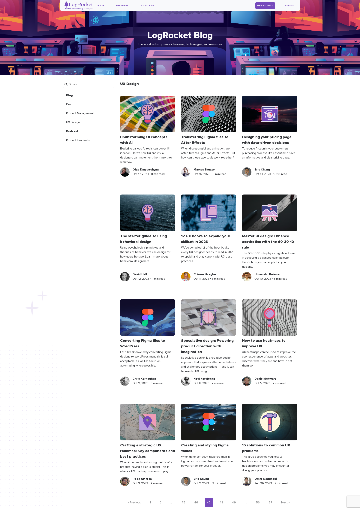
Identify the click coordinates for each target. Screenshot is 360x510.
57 (270, 502)
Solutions (147, 5)
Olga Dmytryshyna (146, 169)
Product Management (80, 113)
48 (221, 502)
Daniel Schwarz (265, 379)
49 (234, 502)
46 (196, 502)
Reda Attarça (142, 479)
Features (122, 5)
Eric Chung (262, 169)
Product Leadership (78, 140)
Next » (285, 502)
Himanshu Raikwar (267, 274)
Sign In (289, 5)
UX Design (73, 122)
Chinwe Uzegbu (205, 274)
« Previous (134, 502)
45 (183, 502)
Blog (101, 5)
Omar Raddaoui (265, 479)
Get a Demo (265, 5)
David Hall (140, 274)
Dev (68, 104)
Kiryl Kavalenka (204, 379)
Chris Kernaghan (144, 379)
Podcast (72, 131)
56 (258, 502)
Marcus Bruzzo (204, 169)
